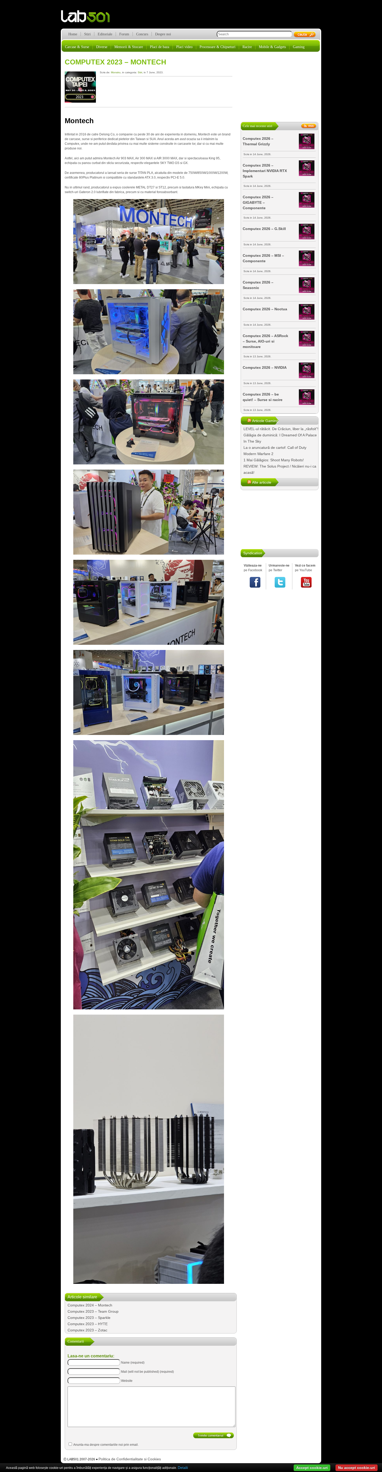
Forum (124, 34)
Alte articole (261, 482)
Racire (247, 47)
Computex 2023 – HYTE (88, 1324)
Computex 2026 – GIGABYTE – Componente (258, 202)
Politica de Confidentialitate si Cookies (129, 1459)
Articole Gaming (265, 421)
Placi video (184, 47)
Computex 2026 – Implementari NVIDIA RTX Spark (265, 170)
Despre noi (163, 34)
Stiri (87, 34)
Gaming (299, 47)
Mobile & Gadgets (272, 47)
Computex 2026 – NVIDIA (265, 367)
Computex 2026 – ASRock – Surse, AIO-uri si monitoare (265, 341)
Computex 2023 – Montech (115, 62)
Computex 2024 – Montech (90, 1305)
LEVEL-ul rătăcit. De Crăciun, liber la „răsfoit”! (280, 429)
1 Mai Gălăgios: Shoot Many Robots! (273, 460)
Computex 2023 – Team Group (93, 1311)
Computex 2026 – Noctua (265, 309)
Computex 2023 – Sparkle (89, 1318)
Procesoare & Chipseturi (217, 47)
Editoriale (105, 34)
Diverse (101, 47)
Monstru (116, 72)
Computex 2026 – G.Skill (264, 229)
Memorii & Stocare (128, 47)
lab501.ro (88, 18)
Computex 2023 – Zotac (87, 1330)
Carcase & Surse (77, 47)
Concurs (142, 34)
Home (72, 34)
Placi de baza (159, 47)
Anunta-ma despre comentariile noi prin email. (106, 1445)
